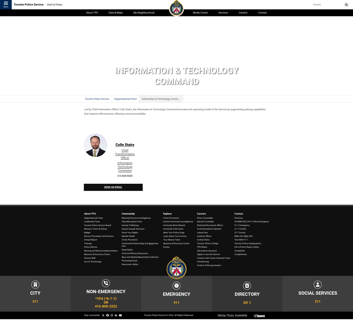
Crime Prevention (130, 240)
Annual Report (90, 240)
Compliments (240, 254)
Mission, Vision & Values (95, 229)
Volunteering (203, 261)
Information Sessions (207, 251)
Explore (167, 213)
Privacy (230, 315)
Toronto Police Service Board (97, 225)
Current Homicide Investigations (178, 221)
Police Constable (205, 218)
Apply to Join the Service (208, 254)
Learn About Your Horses (175, 236)
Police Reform (90, 247)
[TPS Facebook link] (107, 315)
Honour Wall (90, 258)
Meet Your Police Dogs (173, 232)
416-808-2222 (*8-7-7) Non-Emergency (251, 221)
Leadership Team (92, 221)
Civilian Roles (203, 240)
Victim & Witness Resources (135, 253)
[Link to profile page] (95, 145)
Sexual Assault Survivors (133, 229)
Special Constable (205, 221)
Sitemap (222, 315)
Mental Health (128, 236)
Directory (238, 218)
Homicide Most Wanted (174, 225)
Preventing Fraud (129, 260)
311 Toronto (240, 232)
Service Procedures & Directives (98, 236)
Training (87, 243)
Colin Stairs (125, 157)
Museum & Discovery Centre (97, 254)
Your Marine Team (171, 240)
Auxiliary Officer (204, 236)
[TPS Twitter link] (103, 315)
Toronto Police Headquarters (247, 243)
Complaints (239, 251)
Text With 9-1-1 (241, 240)
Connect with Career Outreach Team (213, 258)
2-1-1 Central (240, 229)
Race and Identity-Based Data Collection (140, 257)
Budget (87, 232)
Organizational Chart (93, 218)
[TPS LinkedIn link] (116, 315)
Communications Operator (209, 229)
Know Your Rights (130, 232)
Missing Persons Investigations (136, 218)
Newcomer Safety (130, 264)
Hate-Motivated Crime (132, 221)
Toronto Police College (207, 243)
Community (128, 213)
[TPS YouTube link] (120, 315)
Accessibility (241, 315)
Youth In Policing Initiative (209, 265)
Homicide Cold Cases (173, 229)
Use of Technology (92, 261)
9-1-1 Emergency (242, 225)
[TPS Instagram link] (112, 315)
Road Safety (127, 250)
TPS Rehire (202, 247)
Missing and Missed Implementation (101, 251)
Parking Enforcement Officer (210, 225)
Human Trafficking (130, 225)
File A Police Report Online (246, 247)
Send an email (113, 187)
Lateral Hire (202, 232)
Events (166, 247)
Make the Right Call (243, 236)
